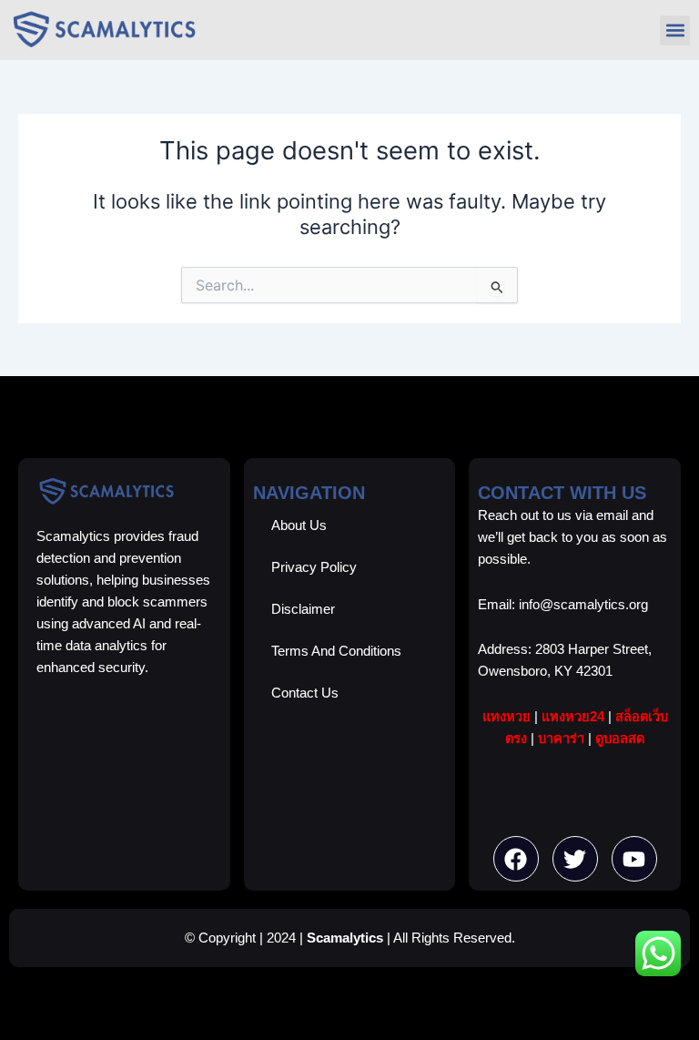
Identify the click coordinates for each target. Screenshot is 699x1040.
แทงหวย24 (573, 716)
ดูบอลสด (619, 738)
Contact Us (305, 693)
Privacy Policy (314, 567)
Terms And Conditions (336, 651)
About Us (299, 525)
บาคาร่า (561, 738)
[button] (675, 30)
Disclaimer (303, 609)
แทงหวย (506, 716)
